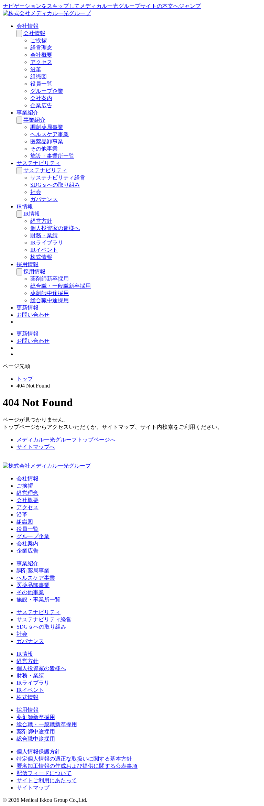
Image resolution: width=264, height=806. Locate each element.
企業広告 (41, 105)
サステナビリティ (38, 163)
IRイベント (44, 250)
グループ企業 (46, 91)
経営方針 (41, 221)
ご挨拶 (38, 40)
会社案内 (41, 98)
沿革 (35, 69)
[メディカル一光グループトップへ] (47, 13)
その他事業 (44, 149)
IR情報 (24, 206)
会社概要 (41, 55)
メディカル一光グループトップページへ (66, 440)
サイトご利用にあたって (46, 780)
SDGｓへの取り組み (55, 185)
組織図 (38, 76)
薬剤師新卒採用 (49, 279)
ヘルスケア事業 (49, 134)
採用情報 (27, 264)
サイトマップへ (35, 447)
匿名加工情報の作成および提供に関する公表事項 (77, 766)
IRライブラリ (46, 243)
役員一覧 (41, 84)
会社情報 (27, 26)
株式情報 (41, 257)
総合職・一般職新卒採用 (60, 286)
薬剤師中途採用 (49, 293)
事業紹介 (27, 113)
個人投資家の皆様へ (55, 228)
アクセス (41, 62)
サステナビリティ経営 (57, 178)
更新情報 (27, 308)
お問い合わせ (33, 315)
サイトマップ (33, 788)
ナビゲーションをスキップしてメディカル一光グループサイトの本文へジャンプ (102, 6)
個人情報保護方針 (38, 751)
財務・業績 (44, 235)
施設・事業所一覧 (52, 156)
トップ (24, 379)
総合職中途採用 (49, 300)
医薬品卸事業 (46, 141)
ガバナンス (44, 199)
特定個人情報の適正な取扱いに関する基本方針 (74, 759)
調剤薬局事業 (46, 127)
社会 (35, 192)
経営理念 (41, 48)
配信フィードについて (44, 773)
